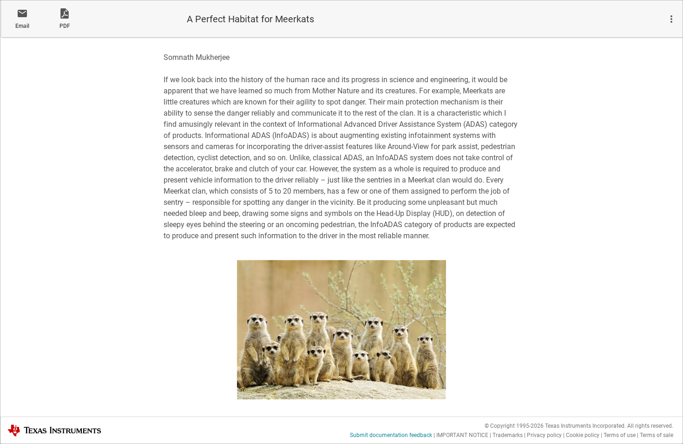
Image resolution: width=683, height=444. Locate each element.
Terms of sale (656, 435)
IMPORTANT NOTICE (462, 435)
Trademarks (508, 435)
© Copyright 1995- (514, 426)
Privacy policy (544, 435)
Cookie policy (582, 435)
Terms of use (620, 435)
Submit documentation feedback (391, 435)
